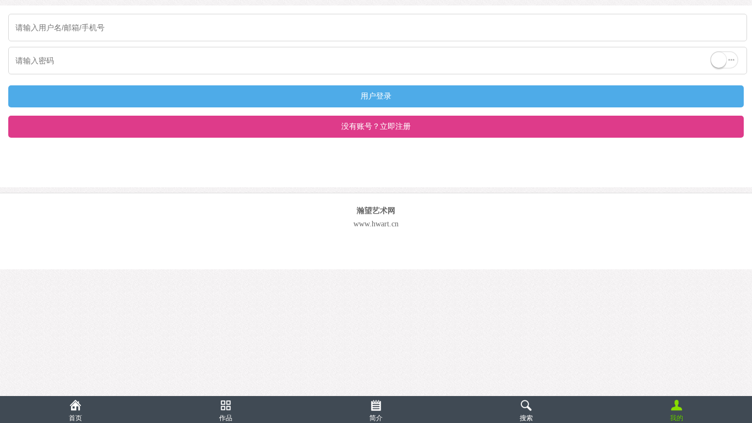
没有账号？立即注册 (376, 126)
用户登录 (376, 96)
